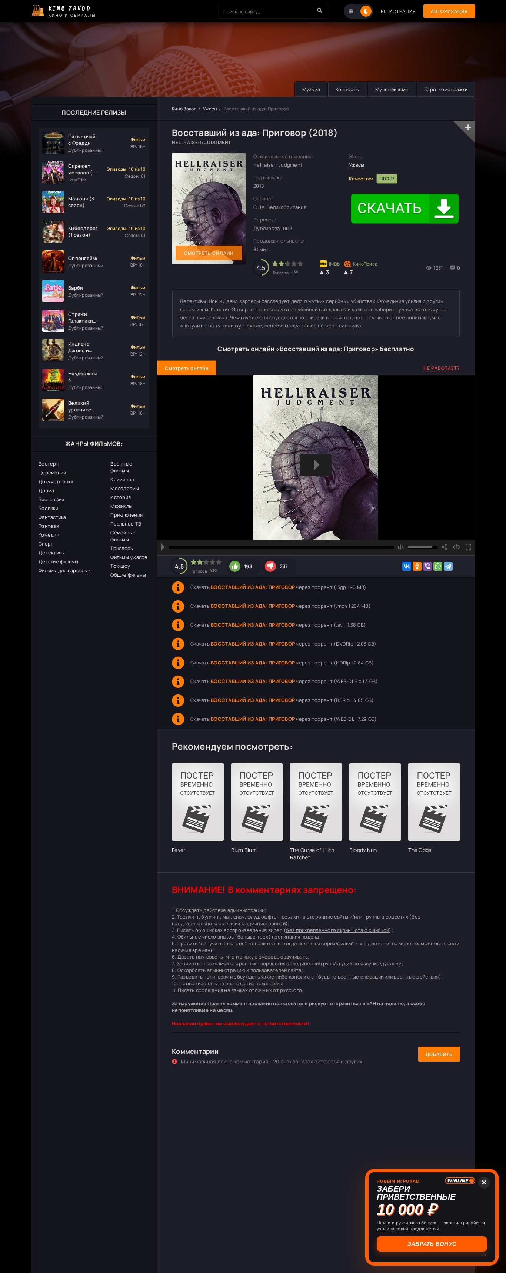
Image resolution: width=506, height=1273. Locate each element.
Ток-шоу (120, 566)
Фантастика (52, 517)
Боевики (48, 508)
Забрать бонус (431, 1244)
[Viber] (427, 566)
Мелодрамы (124, 488)
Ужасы (210, 109)
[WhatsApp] (437, 566)
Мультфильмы (392, 89)
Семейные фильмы (123, 536)
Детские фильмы (59, 561)
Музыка (311, 89)
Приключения (126, 514)
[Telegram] (448, 566)
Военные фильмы (121, 467)
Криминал (122, 479)
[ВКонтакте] (406, 566)
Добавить (439, 1054)
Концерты (348, 89)
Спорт (46, 543)
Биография (51, 499)
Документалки (56, 481)
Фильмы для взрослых (65, 570)
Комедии (49, 534)
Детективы (52, 552)
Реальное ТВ (125, 523)
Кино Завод (184, 109)
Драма (46, 490)
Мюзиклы (121, 506)
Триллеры (122, 548)
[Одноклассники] (417, 566)
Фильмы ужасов (128, 557)
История (120, 497)
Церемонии (52, 472)
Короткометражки (445, 89)
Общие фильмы (128, 574)
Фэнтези (49, 526)
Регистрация (398, 11)
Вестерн (49, 463)
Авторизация (449, 11)
